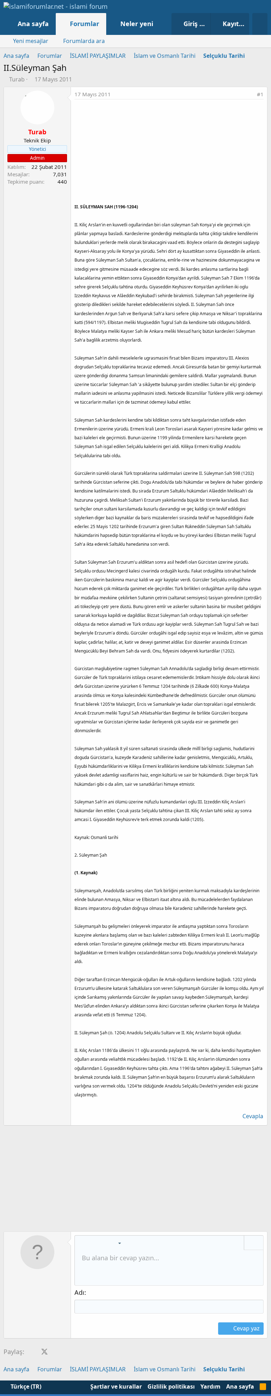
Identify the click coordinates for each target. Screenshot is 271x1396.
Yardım (210, 1386)
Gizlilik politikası (171, 1386)
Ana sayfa (33, 23)
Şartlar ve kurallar (116, 1386)
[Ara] (259, 24)
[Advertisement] (169, 152)
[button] (160, 24)
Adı (79, 1292)
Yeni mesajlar (30, 41)
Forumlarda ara (84, 41)
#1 (260, 94)
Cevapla (252, 1116)
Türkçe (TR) (25, 1386)
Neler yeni (136, 23)
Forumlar (84, 23)
